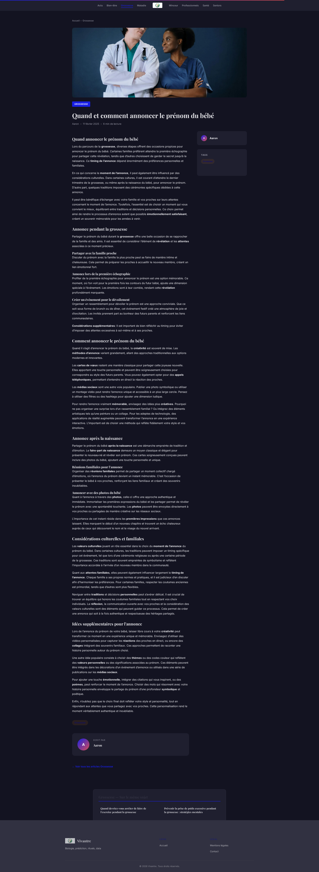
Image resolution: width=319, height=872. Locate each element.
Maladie (141, 5)
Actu (100, 5)
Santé (206, 5)
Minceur (173, 5)
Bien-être (112, 5)
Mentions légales (219, 845)
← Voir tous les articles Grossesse (92, 766)
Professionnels (190, 5)
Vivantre (84, 840)
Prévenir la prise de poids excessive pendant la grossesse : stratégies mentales (190, 810)
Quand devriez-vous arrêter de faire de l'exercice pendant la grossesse (123, 810)
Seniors (217, 5)
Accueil (76, 20)
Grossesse (127, 5)
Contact (214, 851)
